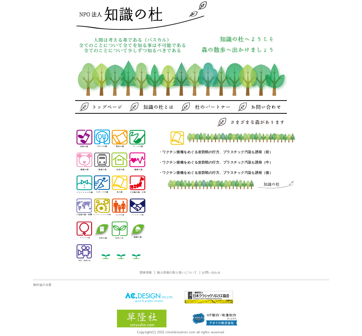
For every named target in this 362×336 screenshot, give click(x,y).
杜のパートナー (202, 107)
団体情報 (146, 272)
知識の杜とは (152, 107)
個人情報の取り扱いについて (177, 272)
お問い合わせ (251, 107)
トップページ (103, 107)
